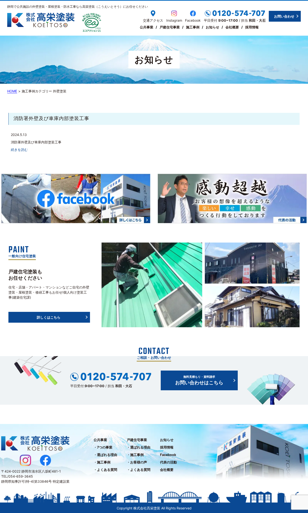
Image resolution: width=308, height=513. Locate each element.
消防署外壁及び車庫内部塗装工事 (51, 118)
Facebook (168, 455)
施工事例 (192, 27)
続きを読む (19, 149)
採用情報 (252, 27)
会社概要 (232, 27)
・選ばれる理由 (105, 455)
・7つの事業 (103, 447)
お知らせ (212, 27)
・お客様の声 (137, 462)
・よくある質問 (105, 470)
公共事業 (146, 27)
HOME (12, 91)
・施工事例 (102, 462)
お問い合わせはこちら (199, 380)
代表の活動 (168, 462)
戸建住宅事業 (170, 27)
